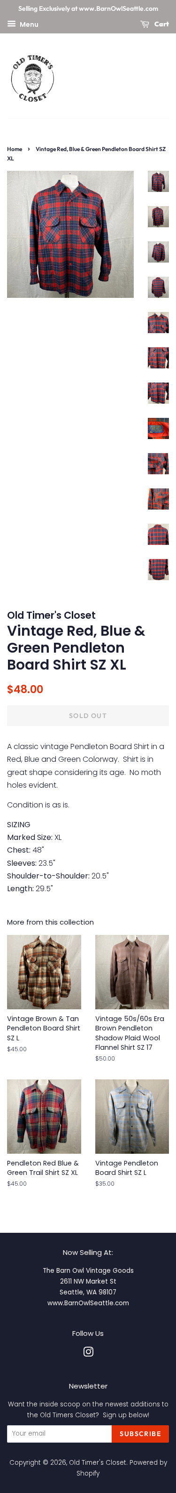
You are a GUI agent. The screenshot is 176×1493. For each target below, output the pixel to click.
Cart (161, 24)
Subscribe (140, 1433)
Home (14, 148)
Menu (28, 24)
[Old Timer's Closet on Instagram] (88, 1353)
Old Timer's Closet (97, 1462)
